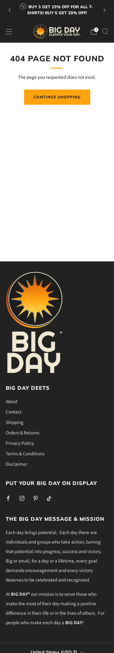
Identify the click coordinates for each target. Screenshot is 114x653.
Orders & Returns (22, 432)
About (11, 401)
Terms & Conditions (25, 453)
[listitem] (57, 10)
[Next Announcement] (104, 10)
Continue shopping (57, 97)
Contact (14, 411)
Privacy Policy (20, 443)
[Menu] (9, 31)
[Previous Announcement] (9, 10)
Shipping (14, 422)
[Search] (105, 31)
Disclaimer (16, 464)
